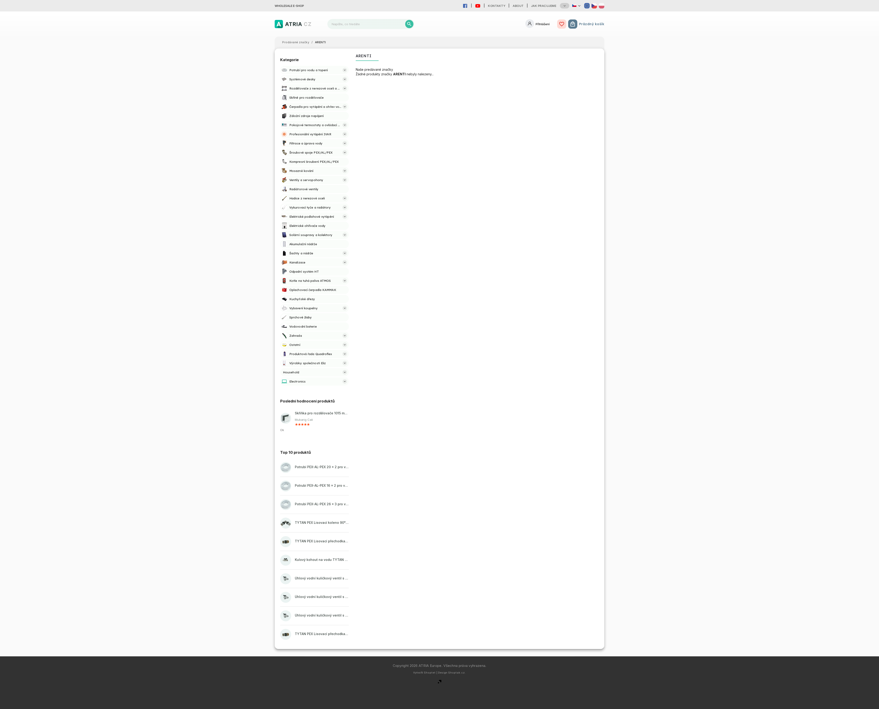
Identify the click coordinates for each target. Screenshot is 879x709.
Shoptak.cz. (457, 672)
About (518, 6)
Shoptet (430, 672)
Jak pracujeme (543, 6)
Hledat (409, 24)
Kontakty (496, 6)
